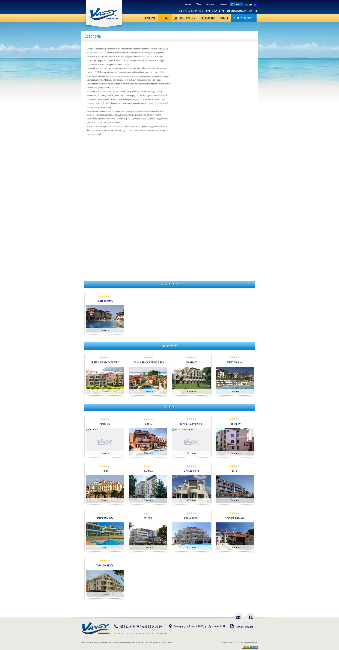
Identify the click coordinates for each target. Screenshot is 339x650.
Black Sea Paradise (191, 424)
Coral (105, 471)
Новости (223, 4)
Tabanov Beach (104, 565)
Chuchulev (235, 424)
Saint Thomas (105, 301)
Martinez (191, 362)
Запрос (188, 4)
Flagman (148, 471)
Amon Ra (105, 424)
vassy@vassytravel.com (241, 11)
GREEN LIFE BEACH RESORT (105, 362)
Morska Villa (191, 471)
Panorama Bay (104, 518)
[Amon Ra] (92, 429)
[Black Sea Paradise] (182, 429)
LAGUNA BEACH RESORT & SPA (148, 362)
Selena (148, 518)
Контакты (210, 4)
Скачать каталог (244, 627)
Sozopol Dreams (234, 518)
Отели (164, 18)
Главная (149, 18)
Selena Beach (191, 518)
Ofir (234, 471)
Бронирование (244, 18)
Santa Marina (235, 362)
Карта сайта (162, 633)
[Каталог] (236, 4)
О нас (198, 4)
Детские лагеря (184, 18)
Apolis (148, 424)
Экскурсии (208, 18)
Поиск (224, 18)
